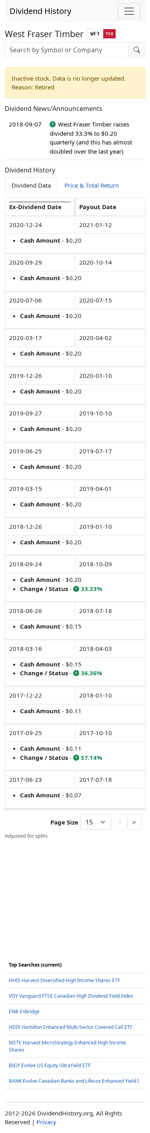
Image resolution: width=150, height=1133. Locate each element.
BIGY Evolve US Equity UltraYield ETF (49, 1065)
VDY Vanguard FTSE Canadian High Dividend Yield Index (71, 996)
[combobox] (66, 49)
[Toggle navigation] (129, 11)
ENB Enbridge (24, 1011)
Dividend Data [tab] (31, 185)
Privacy (46, 1122)
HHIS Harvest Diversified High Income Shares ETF (64, 980)
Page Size (64, 822)
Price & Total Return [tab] (91, 185)
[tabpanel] (75, 519)
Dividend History (40, 11)
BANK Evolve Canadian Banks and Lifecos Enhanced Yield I (74, 1081)
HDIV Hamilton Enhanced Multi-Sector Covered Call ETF (70, 1027)
